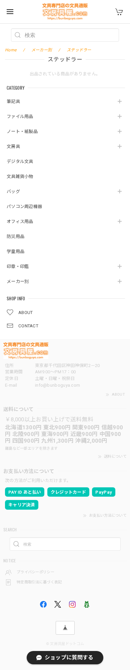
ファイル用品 (20, 116)
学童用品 (15, 251)
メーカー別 (18, 281)
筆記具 (13, 101)
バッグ (13, 191)
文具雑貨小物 (20, 176)
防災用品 (15, 236)
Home (10, 50)
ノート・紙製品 (22, 131)
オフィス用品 (20, 221)
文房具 (13, 146)
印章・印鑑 (18, 266)
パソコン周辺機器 (24, 206)
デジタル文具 (20, 161)
